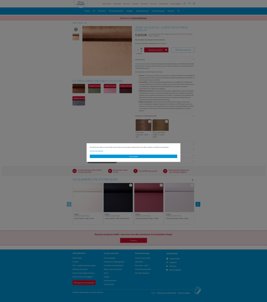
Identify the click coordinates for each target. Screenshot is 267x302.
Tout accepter (133, 156)
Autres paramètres (96, 151)
